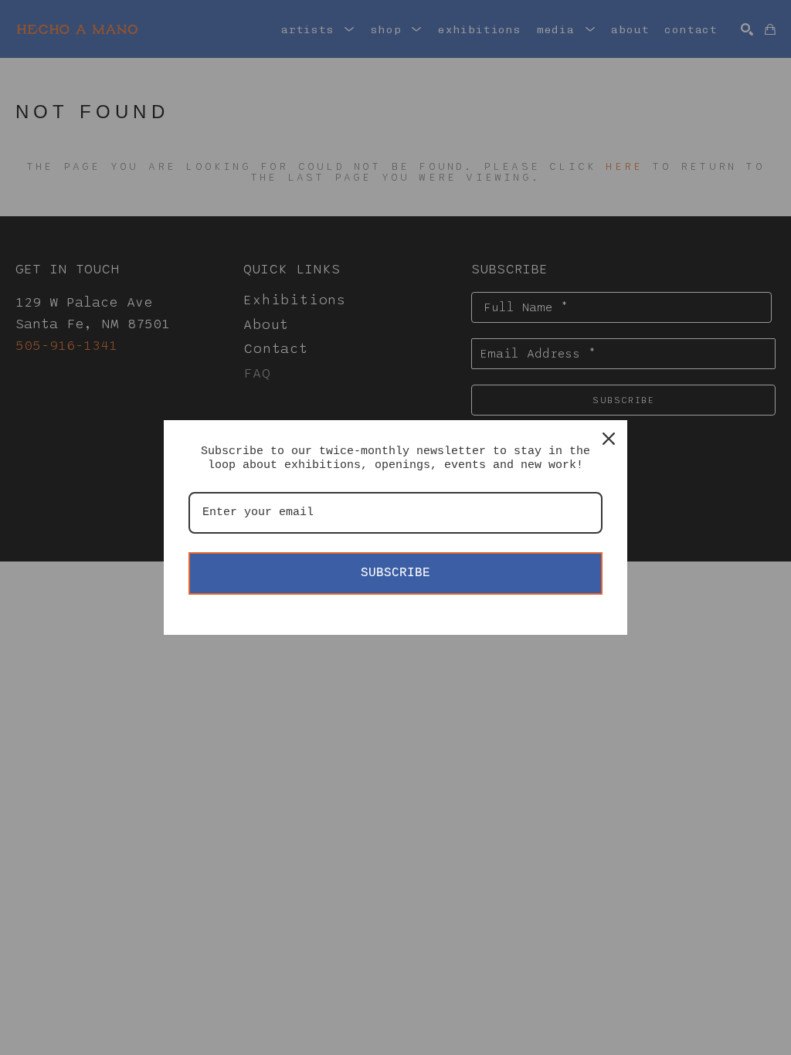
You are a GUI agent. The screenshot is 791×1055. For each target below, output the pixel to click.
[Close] (608, 438)
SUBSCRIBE (395, 573)
